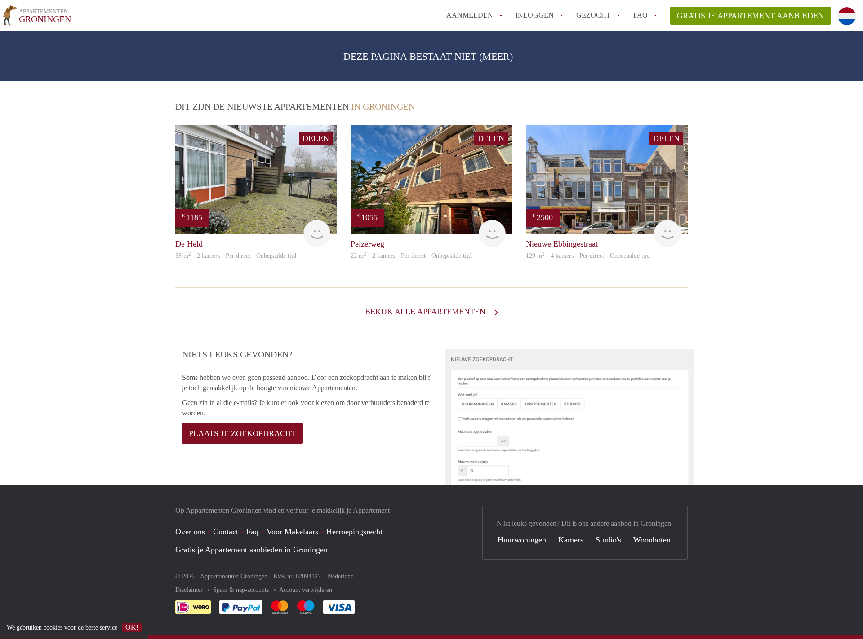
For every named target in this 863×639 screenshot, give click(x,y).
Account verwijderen (305, 589)
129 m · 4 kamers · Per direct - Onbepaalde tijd (588, 255)
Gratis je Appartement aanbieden (750, 15)
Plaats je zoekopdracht (242, 433)
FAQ (640, 15)
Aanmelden (469, 15)
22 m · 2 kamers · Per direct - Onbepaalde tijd (411, 255)
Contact (225, 531)
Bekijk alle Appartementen (426, 311)
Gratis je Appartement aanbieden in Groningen (251, 549)
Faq (252, 531)
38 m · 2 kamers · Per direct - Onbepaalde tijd (235, 255)
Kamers (570, 539)
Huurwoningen (522, 539)
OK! (131, 627)
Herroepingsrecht (354, 531)
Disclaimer (190, 589)
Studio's (608, 539)
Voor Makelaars (292, 531)
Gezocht (593, 15)
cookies (53, 627)
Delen (315, 138)
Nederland (341, 576)
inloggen (535, 15)
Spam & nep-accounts (242, 589)
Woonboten (652, 539)
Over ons (190, 531)
